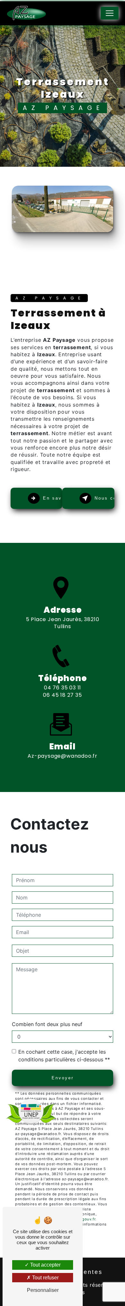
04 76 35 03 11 (62, 687)
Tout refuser (45, 1277)
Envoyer (63, 1077)
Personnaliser (43, 1290)
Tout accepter (45, 1265)
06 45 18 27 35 (62, 695)
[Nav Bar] (110, 13)
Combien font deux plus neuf (47, 1024)
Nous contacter (104, 498)
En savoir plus (52, 498)
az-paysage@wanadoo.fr (62, 756)
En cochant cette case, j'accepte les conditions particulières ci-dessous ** (64, 1056)
